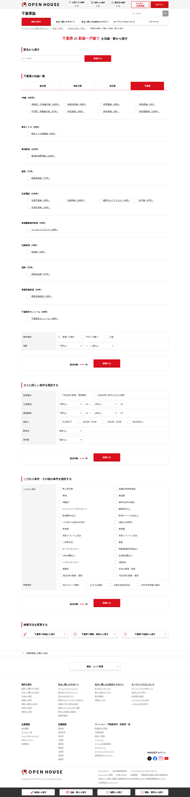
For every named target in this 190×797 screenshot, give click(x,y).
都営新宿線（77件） (40, 178)
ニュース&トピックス (30, 736)
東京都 (43, 86)
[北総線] (28, 252)
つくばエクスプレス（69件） (45, 229)
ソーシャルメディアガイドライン (143, 771)
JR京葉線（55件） (76, 111)
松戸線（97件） (146, 200)
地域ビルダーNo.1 (139, 692)
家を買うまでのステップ (68, 692)
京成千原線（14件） (40, 207)
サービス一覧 (27, 732)
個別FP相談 (63, 715)
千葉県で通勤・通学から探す (95, 634)
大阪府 (61, 751)
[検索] (165, 13)
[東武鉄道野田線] (28, 156)
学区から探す (27, 708)
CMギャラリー (27, 740)
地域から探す (40, 792)
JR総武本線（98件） (77, 104)
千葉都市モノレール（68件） (45, 318)
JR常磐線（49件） (111, 104)
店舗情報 (62, 724)
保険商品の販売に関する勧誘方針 (154, 775)
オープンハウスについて (124, 22)
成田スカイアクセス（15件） (116, 200)
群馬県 (61, 744)
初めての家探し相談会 (67, 712)
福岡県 (61, 759)
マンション (99, 740)
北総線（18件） (38, 252)
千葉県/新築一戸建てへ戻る (37, 653)
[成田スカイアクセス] (100, 200)
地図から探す (116, 792)
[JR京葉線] (64, 111)
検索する (98, 58)
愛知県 (61, 748)
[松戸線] (136, 200)
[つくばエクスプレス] (28, 230)
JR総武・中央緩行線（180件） (45, 104)
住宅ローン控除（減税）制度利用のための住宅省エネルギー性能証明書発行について (132, 779)
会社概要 (25, 728)
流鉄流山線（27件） (40, 274)
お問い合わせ (121, 775)
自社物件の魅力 (138, 696)
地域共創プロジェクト (104, 755)
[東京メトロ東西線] (28, 134)
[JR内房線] (136, 104)
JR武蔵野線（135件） (149, 111)
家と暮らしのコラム (103, 689)
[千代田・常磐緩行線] (28, 111)
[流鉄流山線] (28, 274)
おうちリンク (100, 748)
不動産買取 (99, 732)
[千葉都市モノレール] (28, 319)
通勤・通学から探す (154, 792)
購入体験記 (99, 696)
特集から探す (27, 712)
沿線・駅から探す (78, 792)
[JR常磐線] (100, 104)
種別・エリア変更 (95, 666)
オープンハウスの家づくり (142, 689)
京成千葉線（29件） (40, 200)
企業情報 (26, 724)
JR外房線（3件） (111, 111)
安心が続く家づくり (66, 696)
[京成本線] (64, 200)
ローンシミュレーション (68, 689)
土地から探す (27, 696)
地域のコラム (100, 700)
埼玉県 (112, 86)
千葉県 (61, 740)
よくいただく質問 (105, 775)
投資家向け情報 (101, 728)
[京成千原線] (28, 207)
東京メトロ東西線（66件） (44, 133)
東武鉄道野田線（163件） (43, 156)
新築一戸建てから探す (30, 689)
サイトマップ (103, 771)
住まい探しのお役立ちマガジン (95, 22)
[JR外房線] (100, 111)
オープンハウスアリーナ (104, 751)
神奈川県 (77, 86)
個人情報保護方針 (120, 771)
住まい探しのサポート (65, 22)
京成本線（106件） (76, 200)
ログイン (159, 4)
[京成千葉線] (28, 200)
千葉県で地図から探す (145, 634)
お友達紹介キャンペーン (108, 782)
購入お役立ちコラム (103, 692)
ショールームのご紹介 (140, 700)
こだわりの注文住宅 (140, 704)
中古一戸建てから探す (30, 692)
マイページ (154, 22)
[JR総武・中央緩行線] (28, 104)
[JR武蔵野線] (136, 111)
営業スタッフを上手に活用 (69, 708)
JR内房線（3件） (147, 104)
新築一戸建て (100, 736)
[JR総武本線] (64, 104)
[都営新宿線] (28, 178)
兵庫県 (61, 755)
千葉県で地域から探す (44, 634)
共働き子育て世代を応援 (68, 704)
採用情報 (25, 744)
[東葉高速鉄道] (28, 296)
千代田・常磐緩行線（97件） (45, 111)
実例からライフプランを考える (70, 700)
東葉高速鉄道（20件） (41, 296)
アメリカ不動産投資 (103, 744)
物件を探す (36, 22)
